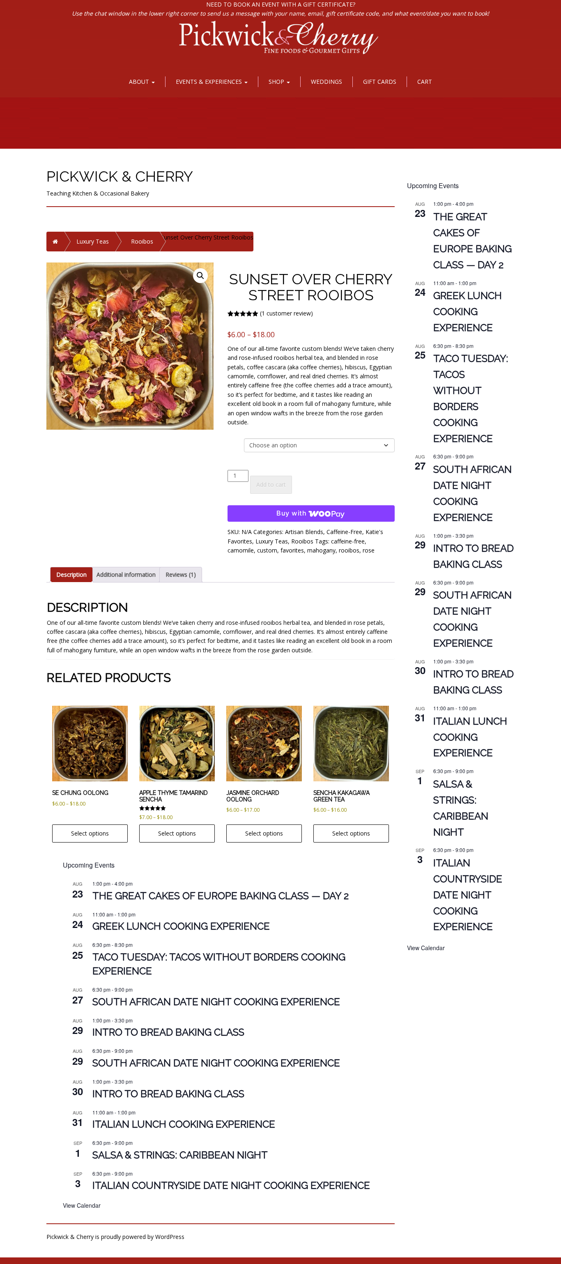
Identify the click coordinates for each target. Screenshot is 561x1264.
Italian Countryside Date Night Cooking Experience (231, 1185)
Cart (424, 81)
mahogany (321, 550)
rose (369, 550)
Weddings (326, 81)
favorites (292, 550)
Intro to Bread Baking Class (168, 1032)
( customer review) (286, 313)
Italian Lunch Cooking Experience (183, 1124)
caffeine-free (348, 541)
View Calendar (82, 1205)
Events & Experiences (210, 81)
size (234, 442)
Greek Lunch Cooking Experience (181, 926)
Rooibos (142, 241)
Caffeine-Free (344, 532)
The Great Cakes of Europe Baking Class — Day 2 (220, 896)
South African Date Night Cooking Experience (216, 1002)
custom (267, 550)
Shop (277, 81)
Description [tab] (71, 574)
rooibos (349, 550)
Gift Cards (379, 81)
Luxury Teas (92, 241)
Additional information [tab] (126, 574)
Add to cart (271, 484)
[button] (200, 275)
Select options (90, 833)
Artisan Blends (304, 532)
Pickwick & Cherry (119, 176)
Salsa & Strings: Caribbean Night (180, 1155)
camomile (241, 550)
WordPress (169, 1237)
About (140, 81)
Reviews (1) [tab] (181, 574)
